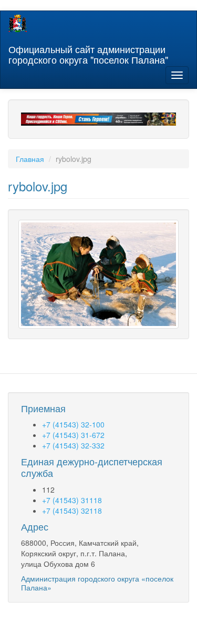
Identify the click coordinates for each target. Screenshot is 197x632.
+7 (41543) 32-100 (73, 424)
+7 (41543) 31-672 (73, 435)
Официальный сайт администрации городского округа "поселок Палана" (88, 52)
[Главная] (18, 23)
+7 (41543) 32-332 (73, 445)
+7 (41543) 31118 (72, 500)
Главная (30, 159)
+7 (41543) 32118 (72, 510)
